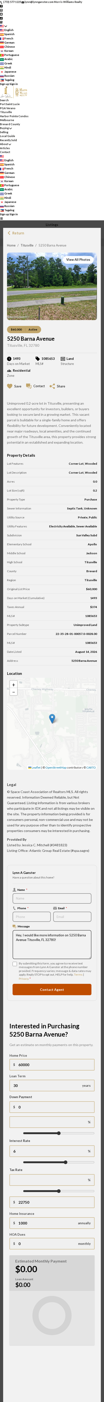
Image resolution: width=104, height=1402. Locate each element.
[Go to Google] (1, 21)
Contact (5, 152)
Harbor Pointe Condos (14, 116)
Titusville (27, 245)
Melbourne (7, 120)
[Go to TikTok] (1, 17)
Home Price (18, 1055)
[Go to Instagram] (1, 9)
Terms (78, 974)
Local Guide (7, 136)
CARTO (91, 767)
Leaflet (36, 767)
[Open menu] (1, 218)
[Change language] (3, 26)
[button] (52, 719)
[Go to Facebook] (1, 6)
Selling (4, 132)
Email (62, 908)
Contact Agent (52, 989)
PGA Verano (7, 108)
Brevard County (10, 124)
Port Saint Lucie (10, 104)
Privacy (23, 978)
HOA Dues (17, 1234)
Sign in (14, 83)
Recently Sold (8, 140)
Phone (23, 908)
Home (11, 245)
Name (22, 889)
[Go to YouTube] (1, 13)
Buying (4, 128)
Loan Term (17, 1076)
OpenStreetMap (55, 767)
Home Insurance (21, 1214)
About (4, 144)
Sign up (4, 83)
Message (24, 926)
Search (4, 100)
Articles (5, 148)
